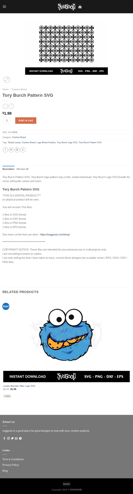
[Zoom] (7, 80)
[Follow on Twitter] (12, 438)
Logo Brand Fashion (46, 142)
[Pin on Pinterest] (17, 149)
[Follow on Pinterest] (20, 438)
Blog (5, 470)
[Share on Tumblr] (23, 149)
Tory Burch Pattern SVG (90, 142)
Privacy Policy (10, 465)
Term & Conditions (13, 459)
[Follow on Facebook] (4, 438)
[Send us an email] (16, 438)
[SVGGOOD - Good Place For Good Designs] (66, 7)
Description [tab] (8, 169)
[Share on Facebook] (5, 149)
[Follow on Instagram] (8, 438)
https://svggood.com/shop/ (55, 234)
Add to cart (25, 120)
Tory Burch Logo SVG (67, 142)
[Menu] (4, 7)
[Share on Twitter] (11, 149)
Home (5, 89)
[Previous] (4, 409)
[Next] (14, 78)
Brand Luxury (14, 142)
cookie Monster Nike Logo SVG (19, 386)
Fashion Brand (19, 89)
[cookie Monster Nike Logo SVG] (66, 340)
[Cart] (80, 6)
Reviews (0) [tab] (23, 169)
